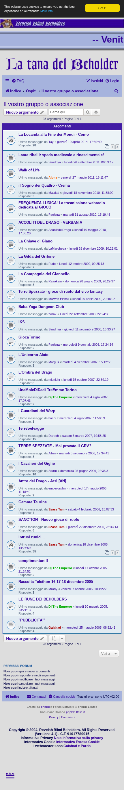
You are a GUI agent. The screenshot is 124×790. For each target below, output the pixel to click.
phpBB (45, 706)
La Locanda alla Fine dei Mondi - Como (53, 134)
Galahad (54, 627)
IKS (21, 322)
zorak (52, 314)
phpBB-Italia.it (75, 712)
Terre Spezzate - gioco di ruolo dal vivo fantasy (60, 291)
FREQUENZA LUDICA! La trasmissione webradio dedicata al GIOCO (61, 205)
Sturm (52, 471)
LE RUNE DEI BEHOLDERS (42, 599)
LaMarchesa (57, 248)
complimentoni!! (33, 560)
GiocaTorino (29, 337)
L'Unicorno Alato (33, 355)
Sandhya (54, 162)
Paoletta (54, 214)
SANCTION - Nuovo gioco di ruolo (48, 519)
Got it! (102, 8)
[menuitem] (18, 81)
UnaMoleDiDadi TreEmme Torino (47, 390)
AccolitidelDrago (59, 230)
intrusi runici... (31, 537)
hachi (52, 418)
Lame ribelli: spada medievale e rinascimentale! (61, 155)
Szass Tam (56, 509)
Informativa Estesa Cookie (78, 742)
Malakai (53, 192)
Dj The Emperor (60, 397)
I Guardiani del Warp (36, 411)
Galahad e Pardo (77, 746)
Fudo (52, 263)
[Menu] (10, 783)
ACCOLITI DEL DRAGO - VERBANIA (50, 222)
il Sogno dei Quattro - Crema (44, 185)
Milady (52, 589)
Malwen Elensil (58, 299)
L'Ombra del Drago (35, 372)
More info (46, 11)
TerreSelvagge (31, 428)
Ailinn (52, 453)
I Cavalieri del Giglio (36, 463)
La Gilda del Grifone (36, 256)
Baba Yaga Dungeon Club (41, 307)
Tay (51, 142)
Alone (52, 177)
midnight (54, 379)
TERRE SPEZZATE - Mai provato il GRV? (54, 446)
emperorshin (57, 488)
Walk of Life (29, 170)
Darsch (53, 435)
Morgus (53, 362)
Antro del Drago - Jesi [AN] (42, 481)
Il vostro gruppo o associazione (43, 104)
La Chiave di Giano (35, 241)
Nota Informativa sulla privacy (78, 738)
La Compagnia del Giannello (43, 274)
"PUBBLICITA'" (31, 620)
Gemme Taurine (32, 502)
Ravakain (55, 281)
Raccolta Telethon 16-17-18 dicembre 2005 (55, 581)
